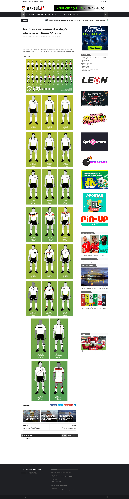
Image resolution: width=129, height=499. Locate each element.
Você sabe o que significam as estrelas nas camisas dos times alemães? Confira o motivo (93, 307)
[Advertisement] (50, 43)
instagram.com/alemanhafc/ (59, 485)
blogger (64, 435)
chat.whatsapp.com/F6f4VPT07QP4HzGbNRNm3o (64, 490)
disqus (69, 435)
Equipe (31, 1)
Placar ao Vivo (86, 70)
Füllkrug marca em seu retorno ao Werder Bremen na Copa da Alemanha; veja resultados (65, 20)
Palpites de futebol (87, 63)
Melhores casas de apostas (89, 62)
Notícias (75, 14)
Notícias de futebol (87, 65)
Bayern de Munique (98, 20)
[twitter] (102, 1)
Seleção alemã (40, 14)
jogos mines (85, 60)
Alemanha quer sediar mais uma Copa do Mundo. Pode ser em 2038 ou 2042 (32, 418)
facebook (75, 435)
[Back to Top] (107, 497)
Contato (36, 1)
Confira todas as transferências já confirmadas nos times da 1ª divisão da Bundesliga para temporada (94, 254)
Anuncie (41, 1)
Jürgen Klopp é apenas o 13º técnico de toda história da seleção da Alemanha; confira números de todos (49, 417)
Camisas (49, 36)
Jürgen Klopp (62, 413)
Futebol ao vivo (86, 66)
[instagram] (104, 1)
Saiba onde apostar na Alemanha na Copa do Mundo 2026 (93, 58)
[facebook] (100, 1)
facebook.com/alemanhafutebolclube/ (62, 477)
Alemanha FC (25, 1)
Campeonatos (66, 14)
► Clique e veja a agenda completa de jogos (93, 262)
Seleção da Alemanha (57, 36)
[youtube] (106, 1)
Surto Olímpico (86, 67)
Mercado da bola (53, 14)
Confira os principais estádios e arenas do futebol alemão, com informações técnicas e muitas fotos (94, 287)
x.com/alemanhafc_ (56, 481)
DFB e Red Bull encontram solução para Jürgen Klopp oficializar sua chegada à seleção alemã (66, 417)
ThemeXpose (29, 497)
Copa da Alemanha (36, 20)
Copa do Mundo (27, 414)
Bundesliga (30, 14)
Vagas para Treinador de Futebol (90, 69)
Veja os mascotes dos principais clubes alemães (93, 351)
